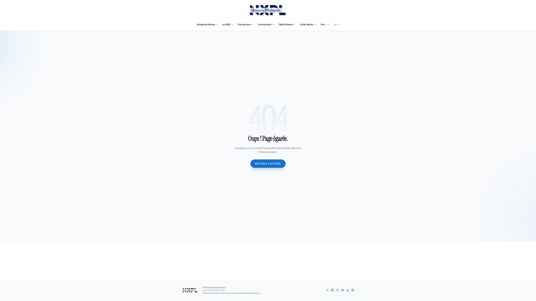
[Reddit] (352, 290)
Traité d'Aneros (286, 24)
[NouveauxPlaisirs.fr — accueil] (190, 290)
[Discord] (342, 290)
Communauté (264, 24)
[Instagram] (337, 290)
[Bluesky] (347, 290)
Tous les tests (244, 24)
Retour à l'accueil (268, 163)
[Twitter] (327, 290)
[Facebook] (332, 290)
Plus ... (324, 24)
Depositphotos (253, 293)
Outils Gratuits (306, 24)
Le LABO (226, 24)
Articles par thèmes (206, 24)
